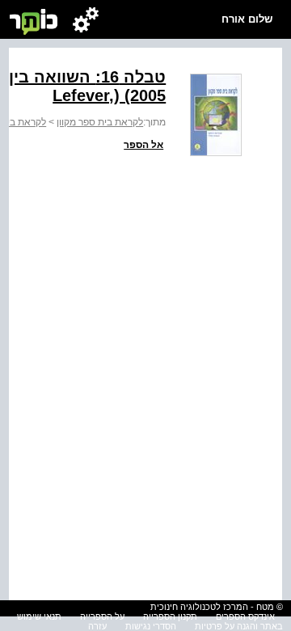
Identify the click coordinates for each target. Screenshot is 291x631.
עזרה (97, 626)
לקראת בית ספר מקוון (100, 122)
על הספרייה (102, 616)
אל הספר (143, 144)
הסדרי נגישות (150, 626)
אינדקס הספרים (245, 616)
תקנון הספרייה (170, 616)
